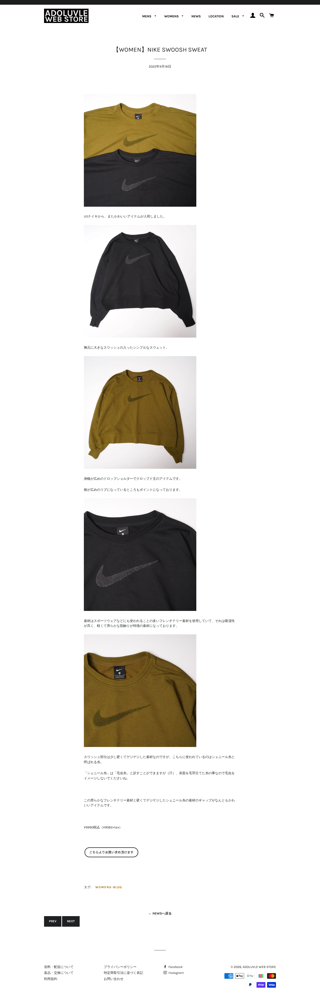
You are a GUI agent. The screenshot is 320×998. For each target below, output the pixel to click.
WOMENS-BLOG (108, 887)
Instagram (176, 973)
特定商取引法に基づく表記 (123, 973)
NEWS (196, 16)
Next (71, 921)
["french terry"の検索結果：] (112, 856)
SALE (235, 16)
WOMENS (172, 16)
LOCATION (216, 16)
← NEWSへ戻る (160, 913)
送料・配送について (59, 967)
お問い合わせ (113, 979)
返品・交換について (59, 973)
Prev (52, 921)
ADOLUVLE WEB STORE (259, 967)
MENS (147, 16)
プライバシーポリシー (120, 967)
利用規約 (50, 979)
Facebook (175, 967)
